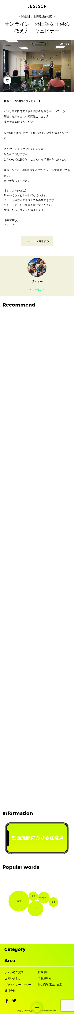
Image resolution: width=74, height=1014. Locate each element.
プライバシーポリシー (18, 984)
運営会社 (10, 991)
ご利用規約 (44, 978)
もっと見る (36, 290)
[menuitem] (37, 1007)
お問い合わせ (13, 978)
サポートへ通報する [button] (37, 241)
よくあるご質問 (14, 972)
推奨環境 (43, 972)
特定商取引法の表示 (50, 984)
